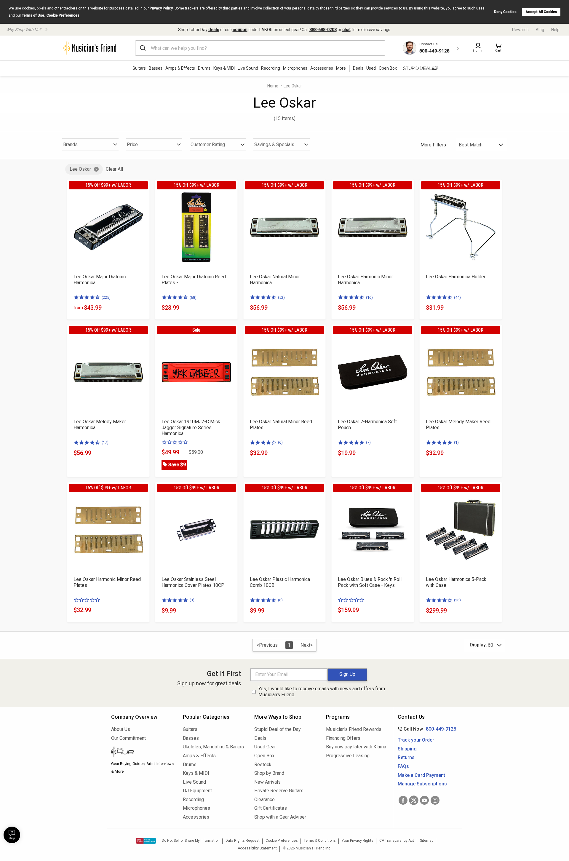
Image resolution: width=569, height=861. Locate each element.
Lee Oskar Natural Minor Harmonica (275, 279)
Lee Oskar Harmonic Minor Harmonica (365, 279)
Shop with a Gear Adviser (280, 817)
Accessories (321, 68)
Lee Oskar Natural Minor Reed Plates (281, 424)
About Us (120, 729)
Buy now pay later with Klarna (356, 747)
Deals (260, 738)
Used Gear (265, 747)
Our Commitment (128, 738)
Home (272, 86)
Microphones (295, 68)
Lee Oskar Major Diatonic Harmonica (99, 279)
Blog (540, 29)
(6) (280, 442)
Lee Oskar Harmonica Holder (455, 276)
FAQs (403, 766)
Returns (406, 757)
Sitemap (426, 840)
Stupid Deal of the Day (277, 729)
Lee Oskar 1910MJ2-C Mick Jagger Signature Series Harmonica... (191, 427)
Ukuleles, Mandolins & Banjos (213, 747)
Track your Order (416, 740)
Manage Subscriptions (422, 784)
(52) (281, 297)
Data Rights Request (243, 840)
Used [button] (371, 68)
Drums (204, 68)
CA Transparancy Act (396, 840)
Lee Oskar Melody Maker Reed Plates (458, 424)
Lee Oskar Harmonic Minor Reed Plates (107, 582)
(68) (193, 297)
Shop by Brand (269, 773)
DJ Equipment (197, 790)
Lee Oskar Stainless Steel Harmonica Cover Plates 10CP (193, 582)
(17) (105, 442)
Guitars (139, 68)
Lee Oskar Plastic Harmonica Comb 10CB (280, 582)
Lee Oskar (80, 169)
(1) (456, 442)
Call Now (426, 729)
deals (213, 29)
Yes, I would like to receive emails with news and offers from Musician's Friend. (321, 692)
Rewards (520, 29)
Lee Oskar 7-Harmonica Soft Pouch (367, 424)
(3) (192, 600)
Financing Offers (343, 738)
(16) (369, 297)
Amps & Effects (180, 68)
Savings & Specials (274, 144)
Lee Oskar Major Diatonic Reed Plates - (194, 279)
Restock (262, 764)
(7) (368, 442)
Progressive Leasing (348, 755)
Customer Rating (208, 144)
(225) (106, 297)
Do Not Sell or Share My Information (191, 840)
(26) (457, 600)
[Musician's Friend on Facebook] (403, 800)
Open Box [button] (388, 68)
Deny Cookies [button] (505, 12)
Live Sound (248, 68)
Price (132, 144)
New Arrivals (267, 782)
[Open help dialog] (12, 835)
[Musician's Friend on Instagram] (435, 800)
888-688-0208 (323, 29)
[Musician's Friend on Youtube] (424, 800)
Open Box (264, 755)
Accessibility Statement (257, 848)
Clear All (114, 169)
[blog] (142, 752)
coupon (240, 29)
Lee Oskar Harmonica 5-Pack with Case (456, 582)
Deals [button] (358, 68)
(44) (457, 297)
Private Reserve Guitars (278, 790)
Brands (70, 144)
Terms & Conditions (320, 840)
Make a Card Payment (421, 775)
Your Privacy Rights (357, 840)
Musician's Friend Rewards (353, 729)
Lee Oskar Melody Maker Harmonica (99, 424)
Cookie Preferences (63, 15)
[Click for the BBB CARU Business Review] (146, 841)
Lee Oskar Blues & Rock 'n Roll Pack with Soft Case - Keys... (370, 582)
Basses (155, 68)
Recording (270, 68)
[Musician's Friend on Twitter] (413, 800)
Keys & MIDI (224, 68)
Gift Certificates (270, 808)
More (341, 68)
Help (555, 29)
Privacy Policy (161, 8)
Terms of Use (33, 15)
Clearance (264, 799)
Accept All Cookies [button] (541, 12)
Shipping (407, 749)
